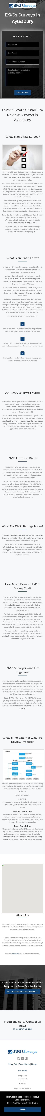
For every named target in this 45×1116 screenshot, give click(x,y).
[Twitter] (22, 1058)
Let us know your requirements (22, 992)
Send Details (22, 93)
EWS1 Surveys (22, 1070)
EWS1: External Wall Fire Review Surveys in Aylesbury (22, 115)
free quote (15, 954)
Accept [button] (23, 1110)
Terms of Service (24, 1064)
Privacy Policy (13, 1064)
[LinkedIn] (26, 1058)
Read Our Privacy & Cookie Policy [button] (22, 1103)
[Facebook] (19, 1058)
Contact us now (24, 1029)
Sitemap (34, 1064)
